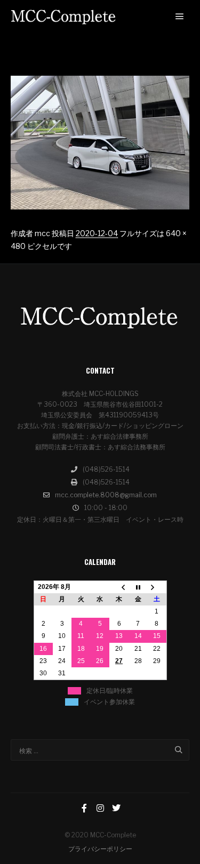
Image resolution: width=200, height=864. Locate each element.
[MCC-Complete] (64, 17)
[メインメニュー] (179, 16)
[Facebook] (84, 808)
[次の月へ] (156, 586)
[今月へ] (138, 586)
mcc (42, 233)
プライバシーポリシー (100, 849)
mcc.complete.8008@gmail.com (106, 495)
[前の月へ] (119, 586)
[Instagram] (100, 808)
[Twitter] (116, 808)
